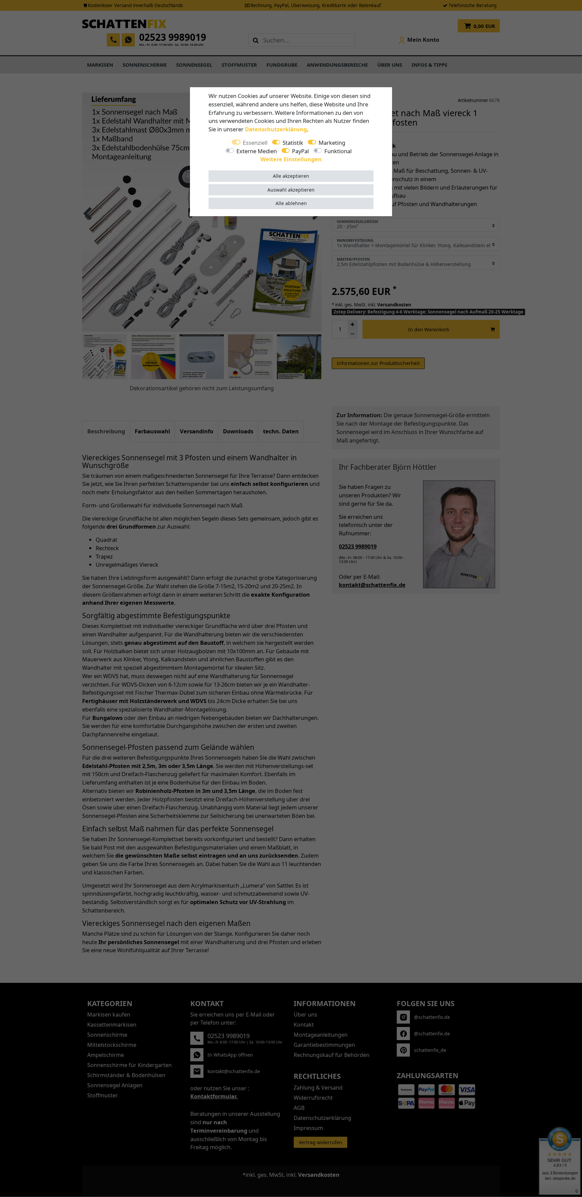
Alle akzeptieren (291, 176)
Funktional (338, 151)
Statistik (293, 142)
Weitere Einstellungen (291, 159)
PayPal (300, 151)
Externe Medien (256, 151)
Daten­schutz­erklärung (276, 129)
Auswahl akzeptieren (291, 190)
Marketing (332, 142)
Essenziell (255, 142)
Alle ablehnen (291, 203)
